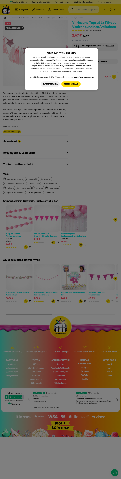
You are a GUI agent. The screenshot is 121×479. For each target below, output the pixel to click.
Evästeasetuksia (50, 84)
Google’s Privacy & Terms (83, 77)
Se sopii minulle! (71, 84)
